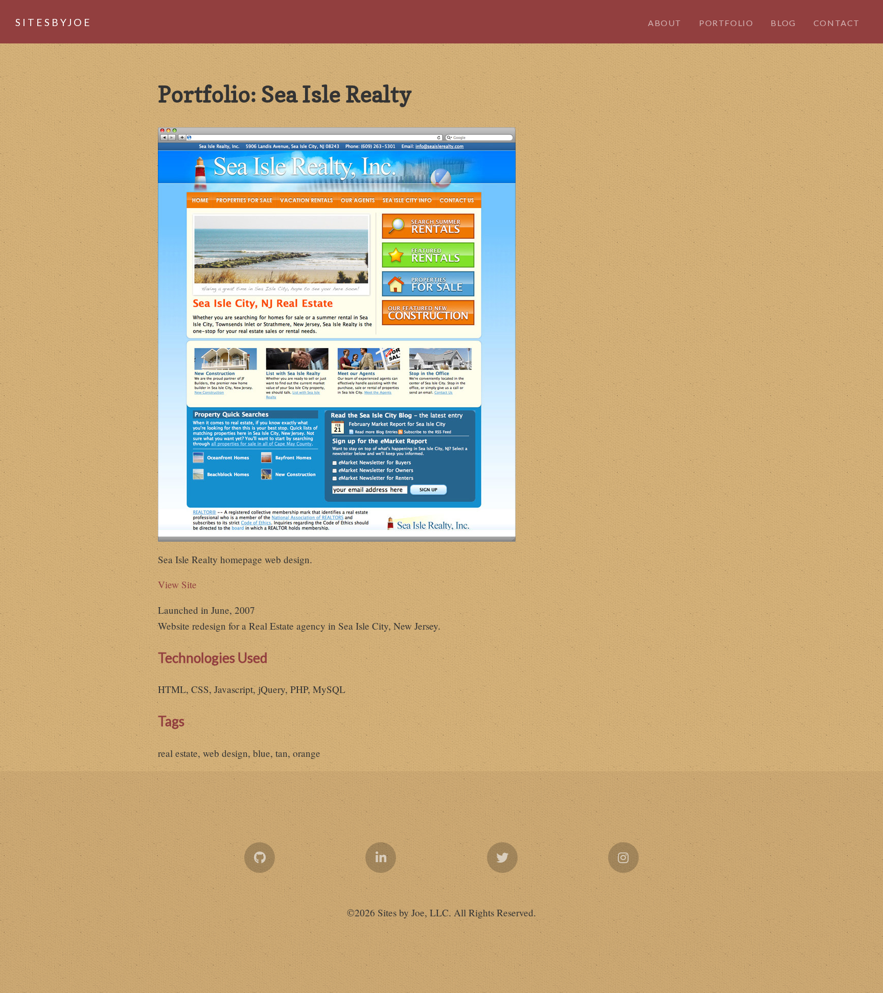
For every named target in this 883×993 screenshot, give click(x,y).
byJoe (40, 22)
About (665, 23)
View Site (177, 584)
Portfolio (726, 23)
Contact (837, 23)
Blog (783, 23)
